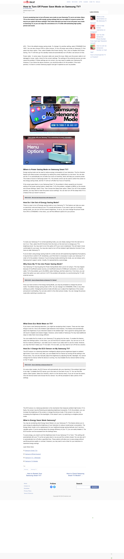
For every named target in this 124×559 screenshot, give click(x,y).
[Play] (30, 103)
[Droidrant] (35, 2)
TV (23, 12)
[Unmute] (32, 103)
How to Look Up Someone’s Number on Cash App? (98, 49)
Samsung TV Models (31, 461)
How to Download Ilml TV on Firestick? (98, 56)
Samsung (26, 469)
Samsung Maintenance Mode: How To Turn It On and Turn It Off (51, 106)
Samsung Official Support (33, 454)
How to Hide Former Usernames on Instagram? (97, 29)
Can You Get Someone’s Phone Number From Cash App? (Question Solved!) (98, 39)
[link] (32, 106)
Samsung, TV (33, 469)
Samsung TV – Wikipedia (32, 457)
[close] (62, 554)
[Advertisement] (54, 80)
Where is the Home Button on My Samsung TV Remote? (98, 20)
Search (95, 487)
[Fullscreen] (42, 103)
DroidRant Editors (28, 8)
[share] (77, 105)
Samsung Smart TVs (31, 450)
